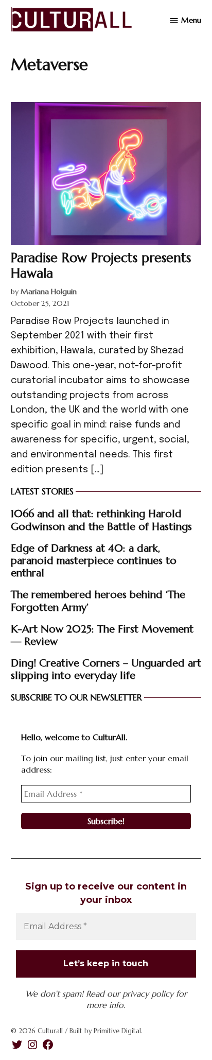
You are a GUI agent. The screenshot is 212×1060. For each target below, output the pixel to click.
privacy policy (147, 993)
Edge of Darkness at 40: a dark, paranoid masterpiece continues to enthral (93, 560)
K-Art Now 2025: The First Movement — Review (102, 635)
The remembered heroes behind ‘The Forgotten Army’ (98, 600)
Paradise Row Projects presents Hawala (101, 265)
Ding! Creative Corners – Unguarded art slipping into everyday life (106, 669)
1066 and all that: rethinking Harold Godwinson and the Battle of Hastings (101, 520)
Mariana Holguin (49, 291)
